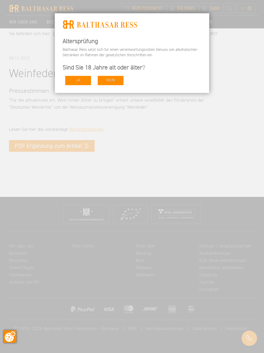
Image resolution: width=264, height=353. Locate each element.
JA (78, 80)
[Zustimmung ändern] (10, 336)
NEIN (110, 80)
